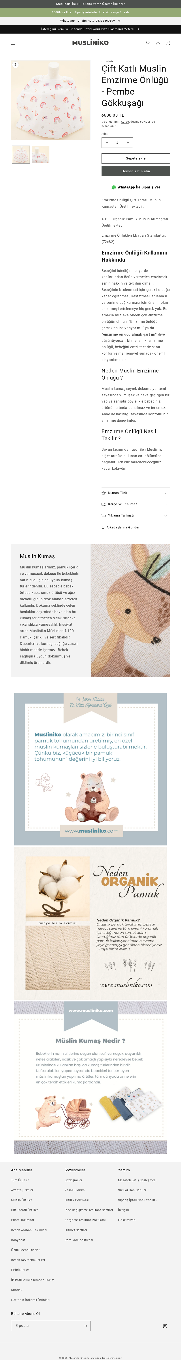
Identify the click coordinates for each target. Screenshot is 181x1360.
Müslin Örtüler (21, 1200)
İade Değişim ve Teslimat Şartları (89, 1210)
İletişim (123, 1210)
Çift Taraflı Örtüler (24, 1210)
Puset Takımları (22, 1220)
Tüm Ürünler (20, 1180)
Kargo (125, 121)
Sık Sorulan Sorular (132, 1190)
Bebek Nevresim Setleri (28, 1260)
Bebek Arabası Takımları (29, 1230)
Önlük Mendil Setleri (25, 1250)
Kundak (17, 1290)
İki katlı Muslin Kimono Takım (32, 1280)
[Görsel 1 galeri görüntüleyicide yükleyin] (21, 154)
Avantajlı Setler (22, 1190)
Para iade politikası (79, 1240)
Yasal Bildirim (75, 1190)
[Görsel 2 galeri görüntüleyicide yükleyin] (41, 154)
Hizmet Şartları (76, 1230)
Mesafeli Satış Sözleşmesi (137, 1180)
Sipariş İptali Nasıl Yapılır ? (138, 1200)
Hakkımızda (127, 1220)
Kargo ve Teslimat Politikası (85, 1220)
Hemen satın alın (136, 171)
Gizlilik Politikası (77, 1200)
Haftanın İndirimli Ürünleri (30, 1300)
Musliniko (74, 1358)
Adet (105, 133)
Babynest (18, 1240)
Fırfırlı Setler (20, 1270)
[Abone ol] (85, 1326)
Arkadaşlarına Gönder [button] (123, 527)
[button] (13, 43)
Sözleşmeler (74, 1180)
